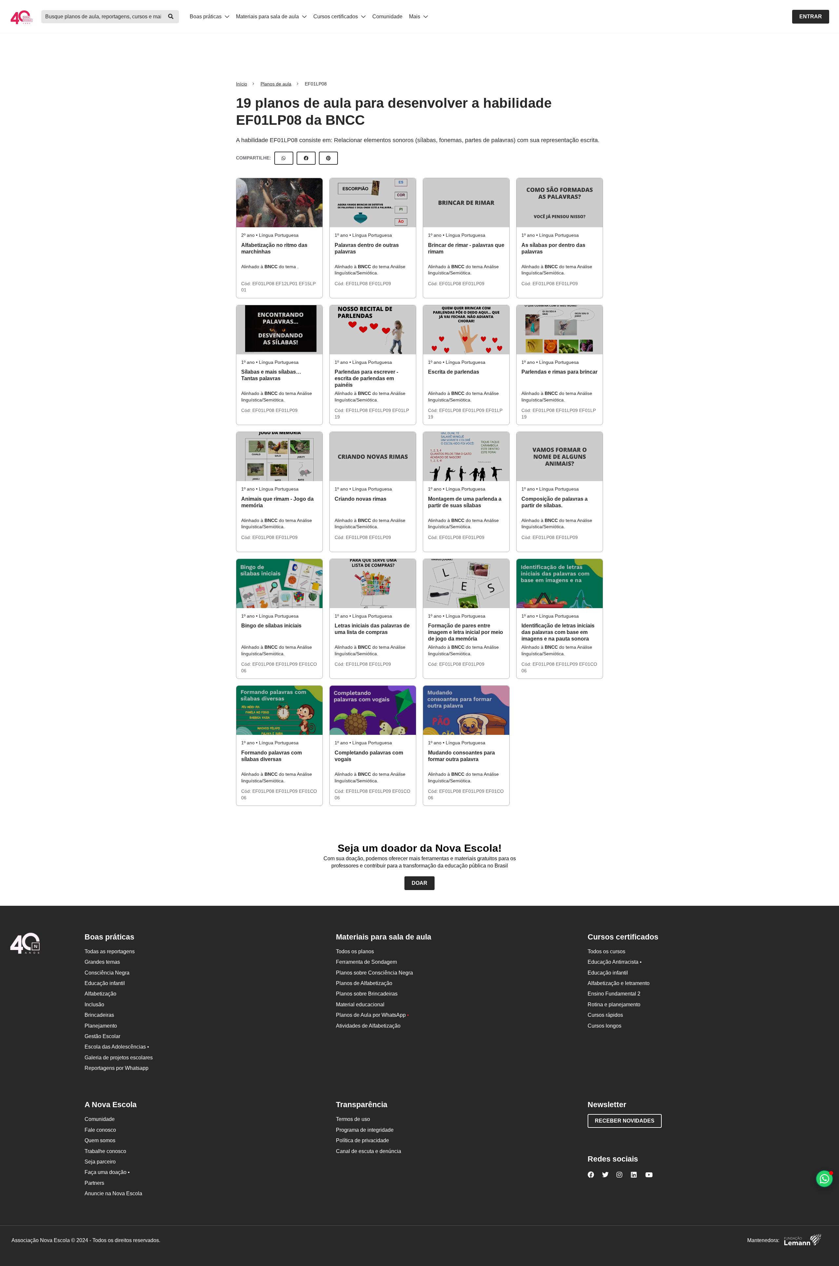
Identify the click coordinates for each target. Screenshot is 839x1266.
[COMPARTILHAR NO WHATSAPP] (283, 158)
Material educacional (360, 1004)
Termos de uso (353, 1119)
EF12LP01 (287, 283)
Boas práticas (206, 16)
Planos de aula (276, 83)
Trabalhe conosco (105, 1151)
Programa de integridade (365, 1130)
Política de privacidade (362, 1140)
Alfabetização (100, 993)
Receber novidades (624, 1121)
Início (241, 83)
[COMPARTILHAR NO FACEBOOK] (306, 158)
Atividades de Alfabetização (368, 1026)
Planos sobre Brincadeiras (367, 993)
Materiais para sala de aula (268, 16)
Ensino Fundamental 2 (614, 993)
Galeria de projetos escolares (119, 1057)
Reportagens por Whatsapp (116, 1068)
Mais (415, 16)
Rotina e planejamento (614, 1004)
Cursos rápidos (605, 1015)
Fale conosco (100, 1130)
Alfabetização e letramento (619, 983)
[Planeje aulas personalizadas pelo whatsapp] (824, 1178)
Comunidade (387, 16)
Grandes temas (102, 962)
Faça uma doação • (107, 1172)
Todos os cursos (606, 951)
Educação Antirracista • (615, 962)
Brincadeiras (99, 1015)
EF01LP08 (264, 283)
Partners (94, 1183)
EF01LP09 (380, 283)
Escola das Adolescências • (117, 1047)
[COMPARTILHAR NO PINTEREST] (328, 158)
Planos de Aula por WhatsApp (372, 1015)
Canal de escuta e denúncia (368, 1151)
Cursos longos (604, 1026)
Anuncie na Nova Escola (113, 1193)
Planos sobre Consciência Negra (374, 973)
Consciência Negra (107, 973)
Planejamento (101, 1026)
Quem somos (100, 1140)
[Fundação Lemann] (802, 1240)
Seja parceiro (100, 1161)
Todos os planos (355, 951)
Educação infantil (105, 983)
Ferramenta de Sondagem (366, 962)
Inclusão (94, 1004)
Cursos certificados (336, 16)
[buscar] (171, 16)
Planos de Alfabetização (364, 983)
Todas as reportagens (110, 951)
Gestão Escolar (102, 1036)
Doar (419, 883)
